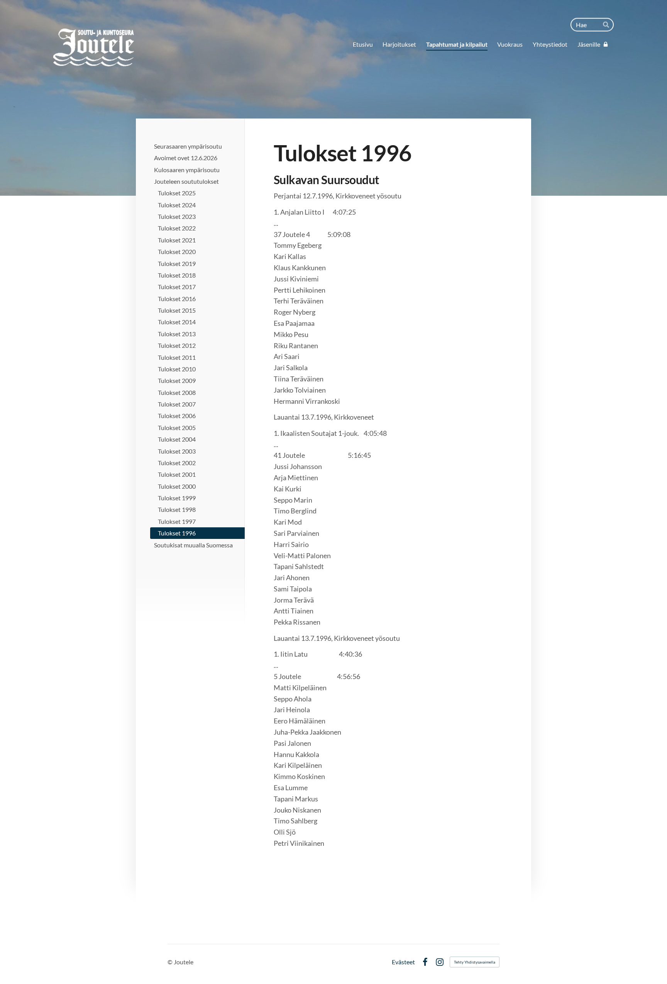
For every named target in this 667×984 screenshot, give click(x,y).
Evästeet (403, 962)
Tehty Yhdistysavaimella (474, 962)
